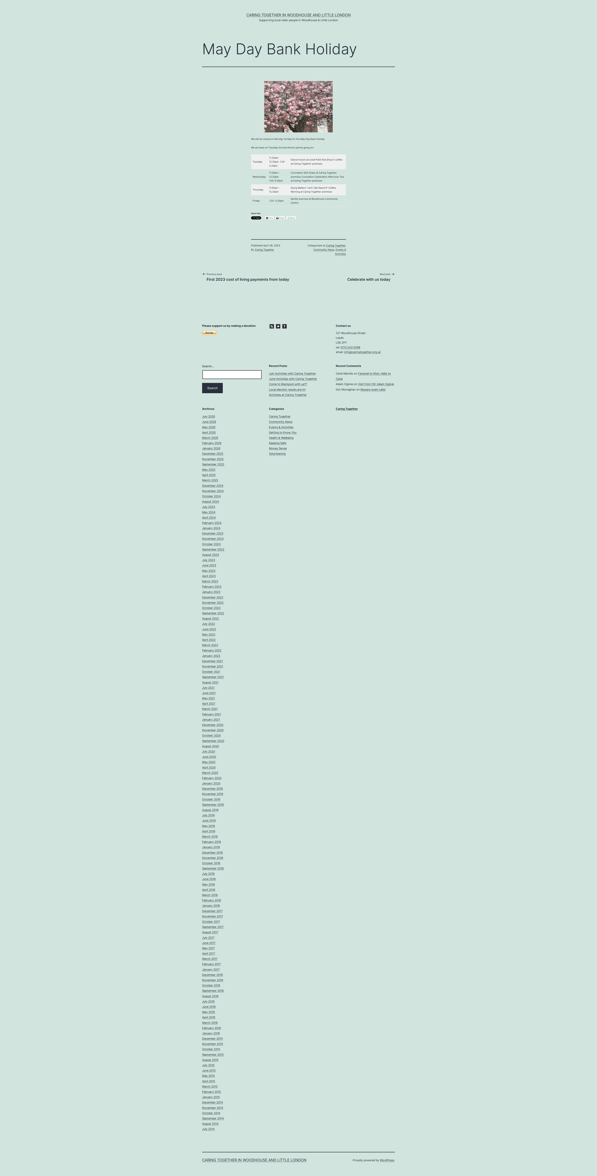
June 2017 (208, 943)
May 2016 (208, 1012)
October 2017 (211, 921)
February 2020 (211, 778)
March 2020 (210, 772)
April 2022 (209, 639)
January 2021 (211, 719)
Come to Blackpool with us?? (288, 384)
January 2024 (211, 528)
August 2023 (210, 554)
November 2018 (212, 857)
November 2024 (213, 491)
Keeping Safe (277, 443)
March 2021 (210, 708)
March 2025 (210, 480)
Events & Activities (281, 427)
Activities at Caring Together (288, 394)
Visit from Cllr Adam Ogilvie (376, 384)
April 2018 (208, 889)
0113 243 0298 (350, 347)
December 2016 (212, 974)
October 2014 (211, 1113)
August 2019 (210, 810)
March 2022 (210, 645)
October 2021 (211, 671)
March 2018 (210, 895)
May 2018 (208, 884)
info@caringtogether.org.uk (362, 352)
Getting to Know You (282, 432)
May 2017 (208, 948)
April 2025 (209, 475)
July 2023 (208, 560)
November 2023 (213, 538)
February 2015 (211, 1091)
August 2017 (210, 932)
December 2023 (212, 533)
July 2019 (208, 815)
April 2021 (208, 703)
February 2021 (211, 714)
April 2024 (209, 517)
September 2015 (213, 1054)
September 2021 (213, 677)
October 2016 (211, 985)
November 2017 (212, 916)
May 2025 (208, 469)
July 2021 (208, 687)
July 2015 (208, 1065)
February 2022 (211, 650)
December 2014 (212, 1102)
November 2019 (212, 794)
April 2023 (209, 576)
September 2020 (213, 741)
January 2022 (211, 655)
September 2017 (213, 927)
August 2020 (210, 746)
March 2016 (210, 1022)
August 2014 (210, 1123)
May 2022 (208, 634)
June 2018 (209, 879)
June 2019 (209, 820)
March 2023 (210, 581)
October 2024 (211, 496)
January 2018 (211, 905)
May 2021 (208, 698)
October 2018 (211, 863)
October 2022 (211, 608)
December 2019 (212, 788)
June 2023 (209, 565)
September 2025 (213, 464)
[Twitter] (278, 326)
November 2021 (212, 666)
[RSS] (272, 326)
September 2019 (213, 804)
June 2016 (209, 1006)
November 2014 (212, 1107)
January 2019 (211, 847)
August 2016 (210, 996)
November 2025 (213, 459)
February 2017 (211, 964)
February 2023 (211, 586)
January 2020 (211, 783)
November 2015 (212, 1044)
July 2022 (208, 623)
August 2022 (210, 618)
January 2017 (211, 969)
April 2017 (208, 953)
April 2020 (209, 767)
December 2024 (212, 485)
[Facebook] (284, 326)
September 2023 (213, 549)
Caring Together (264, 249)
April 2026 (209, 432)
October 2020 (211, 735)
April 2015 (208, 1081)
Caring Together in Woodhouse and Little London (298, 15)
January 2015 (211, 1097)
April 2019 (208, 831)
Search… (208, 366)
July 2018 (208, 873)
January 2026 (211, 448)
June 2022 (209, 629)
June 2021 (209, 693)
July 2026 (208, 416)
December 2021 (212, 661)
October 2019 (211, 799)
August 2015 (210, 1060)
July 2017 (208, 937)
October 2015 (211, 1049)
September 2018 (213, 868)
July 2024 (208, 506)
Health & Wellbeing (281, 437)
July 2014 (208, 1129)
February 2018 (211, 900)
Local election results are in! (287, 389)
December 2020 (212, 725)
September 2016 (213, 990)
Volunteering (277, 453)
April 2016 (208, 1017)
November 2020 (213, 730)
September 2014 (213, 1118)
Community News (323, 249)
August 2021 (210, 682)
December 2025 (212, 453)
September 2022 (213, 613)
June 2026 (209, 421)
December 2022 (212, 597)
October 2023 (211, 544)
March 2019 (210, 836)
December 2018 (212, 852)
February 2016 (211, 1028)
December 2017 (212, 911)
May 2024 (208, 512)
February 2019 (211, 841)
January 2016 (211, 1033)
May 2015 (208, 1075)
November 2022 (213, 602)
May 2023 (208, 570)
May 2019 (208, 826)
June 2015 (209, 1070)
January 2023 (211, 592)
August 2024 (210, 501)
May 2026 (208, 427)
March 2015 (210, 1086)
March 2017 (210, 958)
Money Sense (278, 448)
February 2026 (211, 443)
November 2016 (212, 980)
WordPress (387, 1160)
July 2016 (208, 1001)
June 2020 (209, 756)
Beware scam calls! (373, 389)
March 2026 (210, 437)
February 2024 (212, 522)
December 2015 (212, 1038)
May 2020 (208, 762)
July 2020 (208, 751)
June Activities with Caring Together (293, 378)
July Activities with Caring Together (292, 373)
